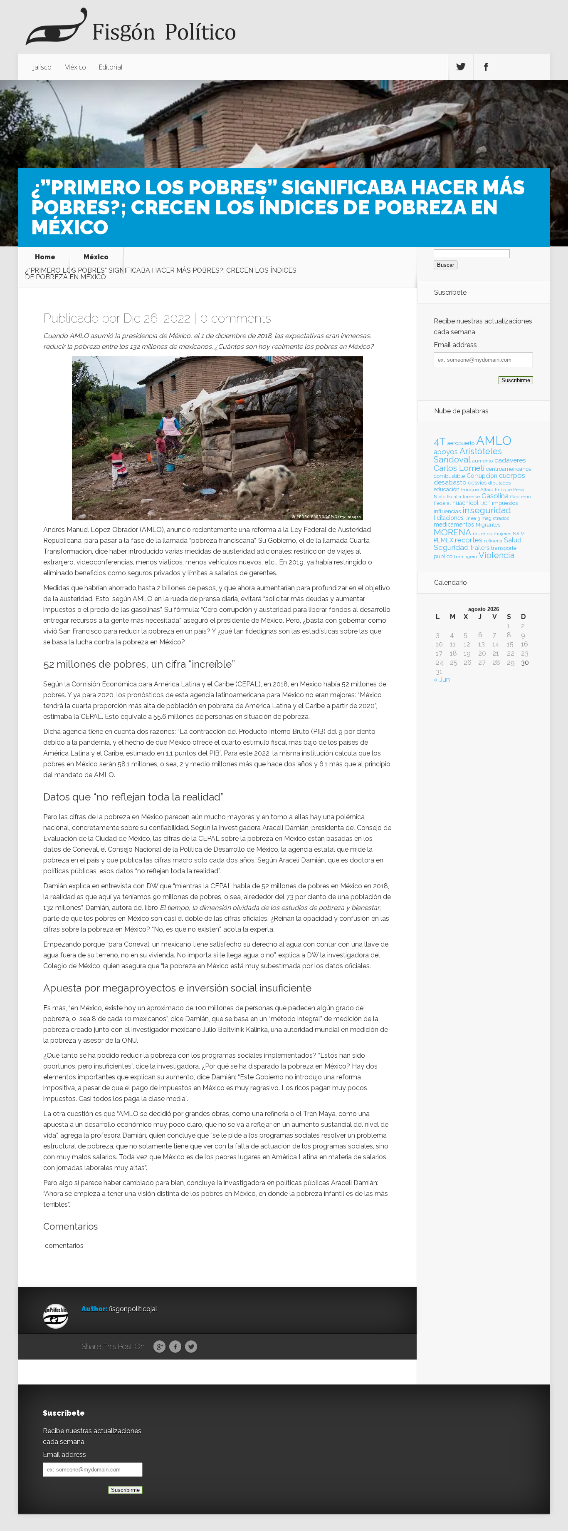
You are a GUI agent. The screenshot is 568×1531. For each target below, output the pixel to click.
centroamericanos (508, 469)
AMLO (493, 440)
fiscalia (454, 496)
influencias (447, 511)
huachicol (465, 503)
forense (471, 497)
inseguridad (486, 510)
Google (159, 1347)
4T (440, 441)
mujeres (502, 533)
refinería (493, 541)
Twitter (191, 1347)
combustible (449, 476)
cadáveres (510, 460)
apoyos (446, 451)
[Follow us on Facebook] (486, 67)
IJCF (485, 503)
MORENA (452, 532)
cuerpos (512, 475)
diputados (499, 483)
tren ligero (465, 556)
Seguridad (451, 547)
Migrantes (488, 525)
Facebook (175, 1347)
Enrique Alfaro (477, 489)
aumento (482, 461)
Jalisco (42, 67)
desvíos (477, 483)
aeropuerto (460, 443)
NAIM (519, 533)
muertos (482, 534)
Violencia (496, 555)
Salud (512, 540)
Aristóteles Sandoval (468, 455)
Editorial (110, 67)
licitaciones (449, 517)
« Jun (442, 679)
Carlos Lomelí (459, 467)
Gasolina (495, 496)
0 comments (235, 318)
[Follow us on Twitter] (460, 67)
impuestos (505, 503)
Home (45, 257)
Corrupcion (482, 475)
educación (446, 489)
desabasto (450, 482)
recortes (468, 540)
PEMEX (443, 540)
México (75, 67)
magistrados (495, 518)
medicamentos (454, 524)
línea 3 (472, 518)
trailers (479, 547)
